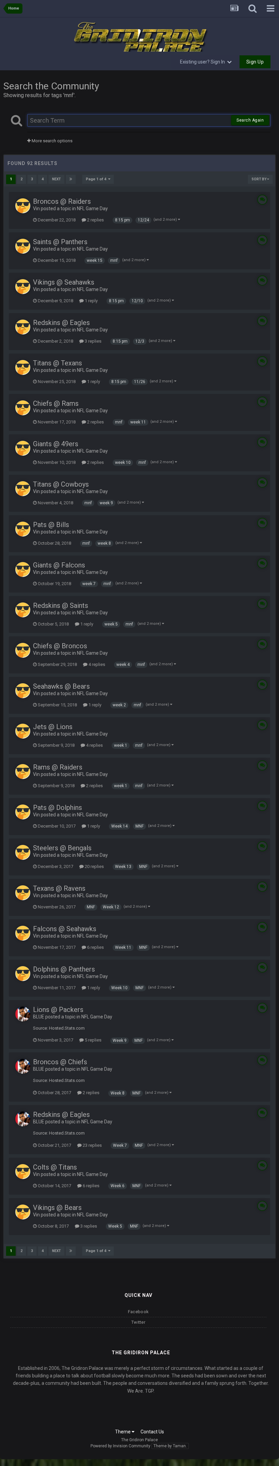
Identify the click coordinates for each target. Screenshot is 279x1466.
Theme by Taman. (170, 1446)
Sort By (259, 179)
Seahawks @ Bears (61, 686)
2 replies (95, 219)
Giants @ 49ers (55, 444)
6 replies (95, 947)
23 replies (92, 1145)
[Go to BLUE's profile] (23, 1014)
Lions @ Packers (58, 1010)
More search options (51, 140)
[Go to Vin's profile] (23, 206)
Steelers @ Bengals (62, 848)
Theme (123, 1431)
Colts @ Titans (55, 1167)
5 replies (92, 1040)
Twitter (138, 1322)
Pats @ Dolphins (57, 807)
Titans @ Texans (57, 363)
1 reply (91, 300)
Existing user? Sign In (203, 62)
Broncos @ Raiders (62, 201)
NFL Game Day (92, 208)
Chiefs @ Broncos (60, 646)
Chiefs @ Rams (56, 403)
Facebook (138, 1311)
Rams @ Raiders (57, 767)
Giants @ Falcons (59, 565)
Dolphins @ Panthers (64, 969)
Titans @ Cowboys (61, 484)
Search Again (250, 120)
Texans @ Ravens (59, 888)
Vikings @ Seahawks (63, 282)
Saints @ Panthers (60, 242)
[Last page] (71, 179)
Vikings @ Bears (57, 1207)
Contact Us (152, 1431)
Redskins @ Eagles (61, 323)
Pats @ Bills (51, 525)
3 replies (92, 341)
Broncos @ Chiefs (60, 1062)
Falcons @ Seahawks (64, 929)
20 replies (94, 866)
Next (56, 179)
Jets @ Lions (52, 727)
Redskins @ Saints (60, 605)
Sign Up (255, 62)
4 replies (96, 664)
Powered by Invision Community (120, 1446)
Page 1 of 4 (97, 179)
